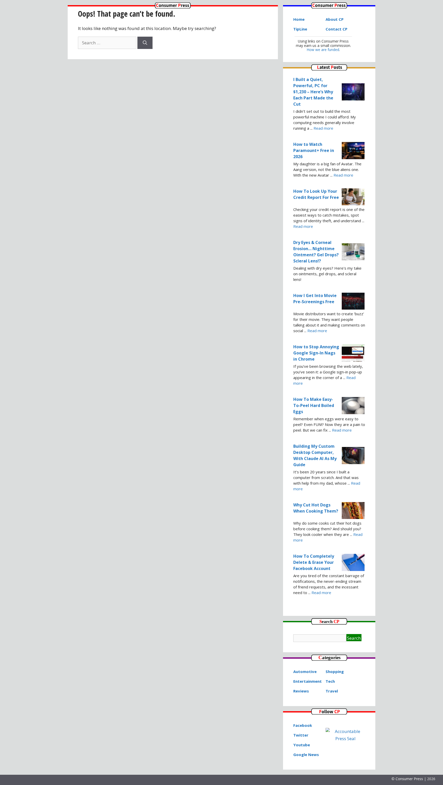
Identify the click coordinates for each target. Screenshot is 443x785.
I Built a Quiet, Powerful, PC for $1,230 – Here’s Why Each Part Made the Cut (313, 92)
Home (299, 19)
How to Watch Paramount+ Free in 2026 (313, 150)
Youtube (301, 744)
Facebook (302, 725)
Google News (306, 754)
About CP (335, 19)
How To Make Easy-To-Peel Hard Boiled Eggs (313, 405)
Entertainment (307, 681)
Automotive (305, 671)
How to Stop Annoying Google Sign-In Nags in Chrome (316, 353)
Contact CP (336, 29)
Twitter (300, 735)
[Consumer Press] (173, 7)
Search (354, 638)
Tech (330, 681)
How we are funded (323, 49)
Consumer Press (409, 778)
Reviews (301, 691)
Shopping (335, 671)
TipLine (300, 29)
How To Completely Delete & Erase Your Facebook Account (313, 562)
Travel (332, 691)
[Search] (145, 43)
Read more (323, 128)
